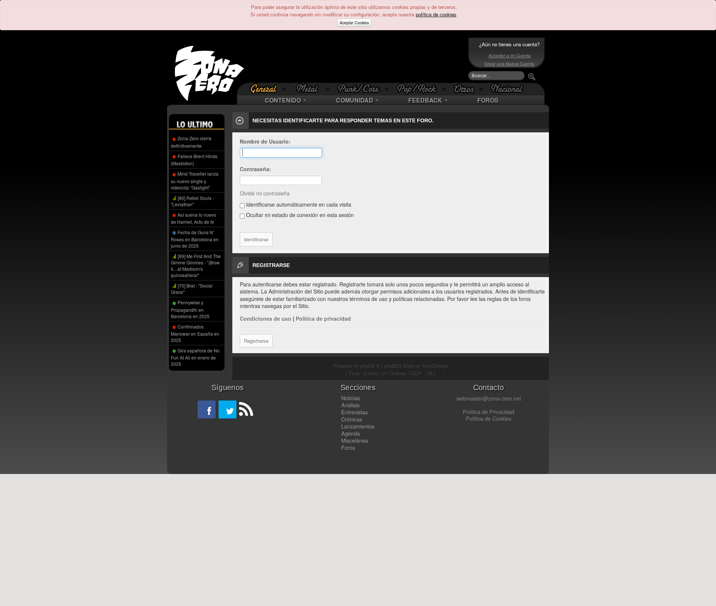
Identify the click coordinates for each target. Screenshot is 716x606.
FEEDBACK (426, 100)
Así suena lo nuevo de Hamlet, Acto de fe (193, 218)
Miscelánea (354, 440)
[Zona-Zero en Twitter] (227, 409)
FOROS (488, 100)
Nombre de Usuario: (265, 141)
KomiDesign (435, 365)
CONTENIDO (283, 100)
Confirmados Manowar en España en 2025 (195, 333)
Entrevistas (354, 412)
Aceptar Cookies (354, 22)
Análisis (350, 405)
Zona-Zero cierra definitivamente (191, 141)
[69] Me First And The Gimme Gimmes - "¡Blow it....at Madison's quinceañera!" (196, 265)
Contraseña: (255, 169)
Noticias (350, 398)
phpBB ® (370, 365)
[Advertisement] (356, 60)
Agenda (350, 433)
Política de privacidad (323, 318)
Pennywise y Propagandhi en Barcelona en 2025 (190, 309)
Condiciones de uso (265, 318)
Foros (348, 447)
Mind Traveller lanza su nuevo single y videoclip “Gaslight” (195, 180)
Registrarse (256, 340)
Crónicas (351, 419)
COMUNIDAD (355, 100)
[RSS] (245, 409)
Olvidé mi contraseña (265, 193)
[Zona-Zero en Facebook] (207, 409)
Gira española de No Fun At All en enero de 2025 (195, 357)
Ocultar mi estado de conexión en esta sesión (299, 215)
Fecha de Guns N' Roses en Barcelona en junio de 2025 (195, 239)
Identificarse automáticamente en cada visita (298, 204)
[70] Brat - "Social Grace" (192, 288)
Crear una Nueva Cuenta (509, 64)
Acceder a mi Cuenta (510, 56)
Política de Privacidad (488, 411)
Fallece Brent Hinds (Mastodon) (194, 159)
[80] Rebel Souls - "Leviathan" (192, 201)
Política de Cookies (488, 418)
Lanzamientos (357, 426)
